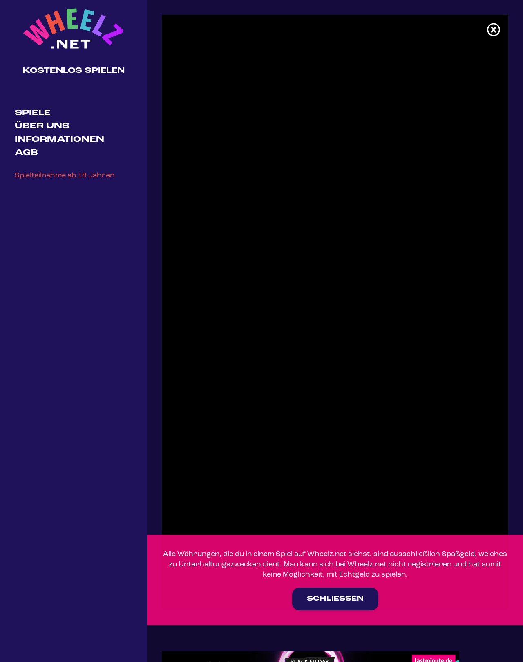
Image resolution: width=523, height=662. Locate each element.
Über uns (42, 126)
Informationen (59, 139)
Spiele (33, 113)
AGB (26, 152)
